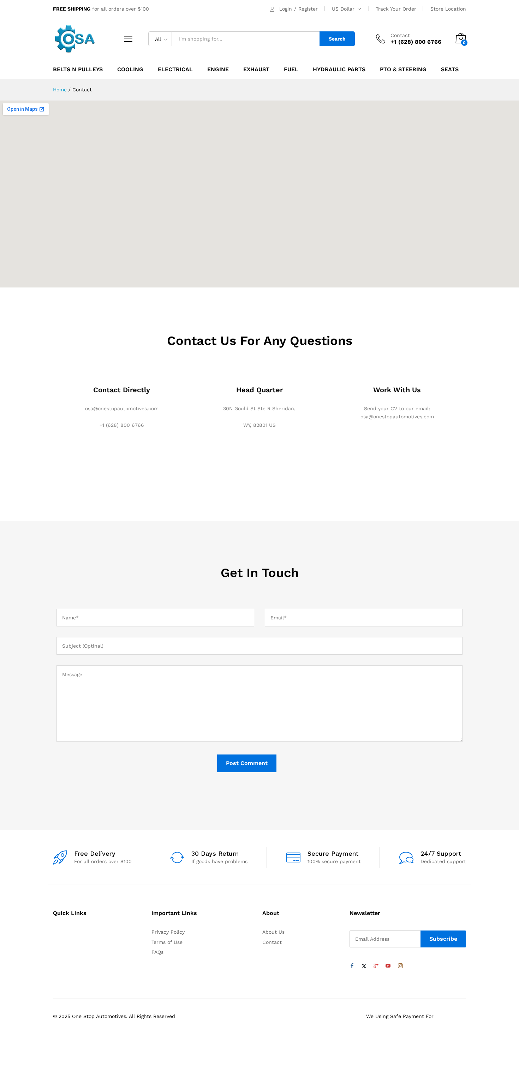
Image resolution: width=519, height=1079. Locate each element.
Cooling (130, 69)
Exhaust (256, 69)
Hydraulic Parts (339, 69)
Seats (450, 69)
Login (285, 8)
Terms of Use (167, 942)
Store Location (448, 9)
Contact (400, 35)
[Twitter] (364, 966)
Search (337, 39)
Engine (218, 69)
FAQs (157, 952)
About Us (273, 932)
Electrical (175, 69)
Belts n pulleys (78, 69)
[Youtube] (388, 966)
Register (308, 8)
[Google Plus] (376, 966)
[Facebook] (352, 966)
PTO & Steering (403, 69)
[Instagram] (400, 966)
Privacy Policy (168, 932)
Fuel (291, 69)
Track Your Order (396, 9)
